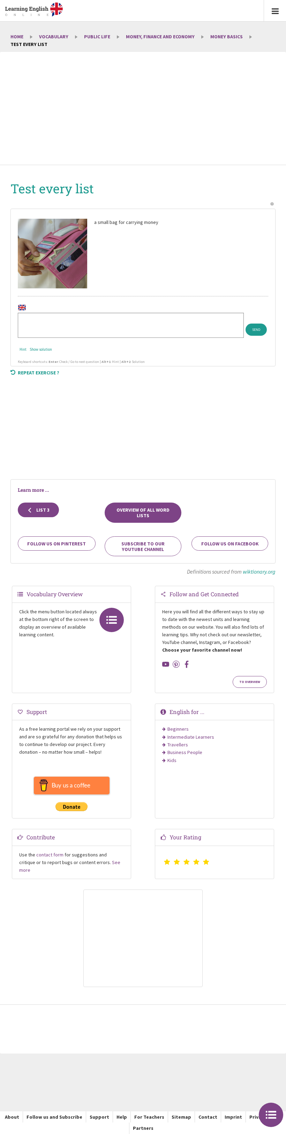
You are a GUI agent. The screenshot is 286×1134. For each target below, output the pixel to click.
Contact (207, 1117)
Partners (143, 1128)
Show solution (41, 349)
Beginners (178, 729)
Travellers (177, 744)
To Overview (249, 682)
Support (99, 1117)
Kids (171, 760)
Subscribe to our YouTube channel (143, 546)
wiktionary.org (259, 571)
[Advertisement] (143, 109)
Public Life (97, 36)
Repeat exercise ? (38, 373)
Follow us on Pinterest (56, 544)
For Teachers (149, 1117)
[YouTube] (165, 664)
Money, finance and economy (160, 36)
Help (121, 1117)
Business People (184, 752)
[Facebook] (186, 664)
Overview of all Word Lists (143, 513)
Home (16, 36)
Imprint (233, 1117)
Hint (23, 349)
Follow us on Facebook (230, 544)
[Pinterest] (176, 664)
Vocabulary (53, 36)
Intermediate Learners (190, 737)
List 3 (42, 510)
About (12, 1117)
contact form (49, 855)
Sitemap (181, 1117)
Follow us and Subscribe (54, 1117)
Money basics (226, 36)
